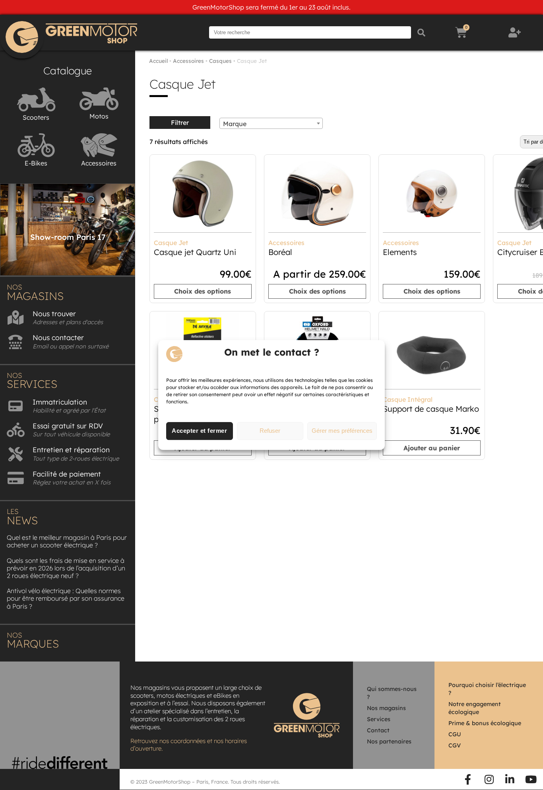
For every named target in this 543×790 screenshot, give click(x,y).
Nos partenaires (389, 741)
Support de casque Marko (431, 409)
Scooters (36, 117)
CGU (454, 734)
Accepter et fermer (199, 430)
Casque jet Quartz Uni (195, 252)
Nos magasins (386, 708)
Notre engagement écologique (474, 708)
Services (378, 719)
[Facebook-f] (468, 779)
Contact (378, 730)
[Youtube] (530, 779)
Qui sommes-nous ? (392, 692)
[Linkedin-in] (510, 779)
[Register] (515, 32)
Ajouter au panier (431, 448)
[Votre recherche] (310, 32)
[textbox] (271, 123)
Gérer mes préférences (342, 430)
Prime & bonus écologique (484, 723)
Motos (99, 116)
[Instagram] (489, 779)
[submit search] (421, 32)
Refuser (270, 430)
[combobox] (271, 123)
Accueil (158, 60)
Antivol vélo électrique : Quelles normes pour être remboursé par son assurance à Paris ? (65, 598)
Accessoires (98, 163)
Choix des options (202, 291)
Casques (220, 60)
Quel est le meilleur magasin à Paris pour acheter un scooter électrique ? (67, 541)
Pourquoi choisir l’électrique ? (487, 689)
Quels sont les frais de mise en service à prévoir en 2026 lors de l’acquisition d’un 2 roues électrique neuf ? (66, 568)
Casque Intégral (407, 399)
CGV (454, 745)
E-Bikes (36, 163)
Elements (400, 252)
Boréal (280, 252)
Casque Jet (171, 243)
